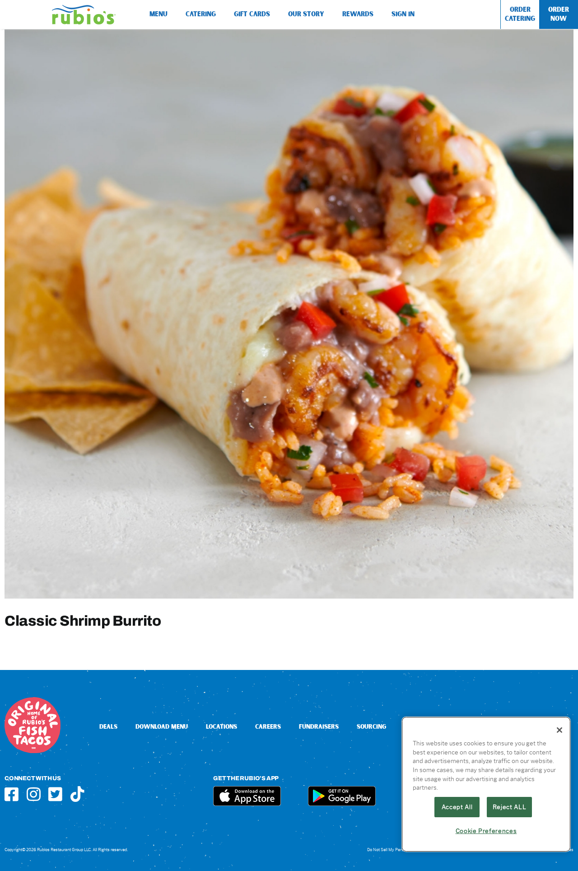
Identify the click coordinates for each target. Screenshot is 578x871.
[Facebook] (12, 794)
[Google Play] (342, 789)
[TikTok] (77, 794)
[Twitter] (55, 794)
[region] (486, 784)
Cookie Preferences (486, 830)
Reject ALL (510, 806)
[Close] (559, 730)
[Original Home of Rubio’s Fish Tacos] (33, 700)
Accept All (457, 806)
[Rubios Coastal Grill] (84, 8)
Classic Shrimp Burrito (83, 620)
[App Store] (247, 789)
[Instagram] (34, 794)
